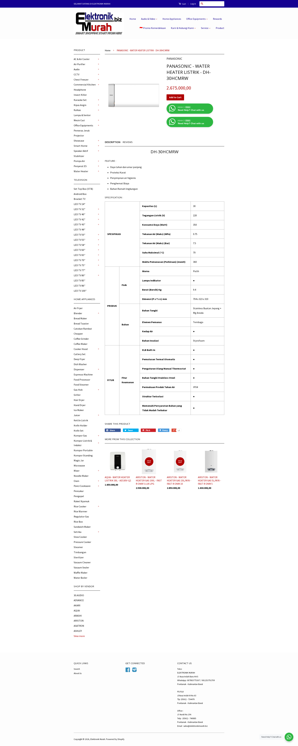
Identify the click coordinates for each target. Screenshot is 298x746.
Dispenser (79, 369)
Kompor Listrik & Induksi (83, 443)
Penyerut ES (80, 166)
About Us (77, 673)
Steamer (78, 547)
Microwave (79, 465)
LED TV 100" (80, 290)
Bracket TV (79, 198)
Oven (76, 480)
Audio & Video (148, 18)
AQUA (77, 610)
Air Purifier (79, 64)
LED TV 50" (79, 234)
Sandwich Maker (82, 526)
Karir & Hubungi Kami (182, 28)
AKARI (77, 605)
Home (132, 18)
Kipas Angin (80, 105)
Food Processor (82, 379)
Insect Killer (80, 94)
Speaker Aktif (81, 150)
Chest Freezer (81, 79)
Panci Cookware (82, 485)
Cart (184, 3)
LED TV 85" (79, 280)
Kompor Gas (80, 435)
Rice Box (78, 521)
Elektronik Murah (97, 739)
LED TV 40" (79, 214)
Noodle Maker (81, 475)
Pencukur (79, 491)
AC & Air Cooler (82, 59)
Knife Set (79, 430)
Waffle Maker (80, 572)
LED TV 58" (79, 244)
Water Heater (81, 171)
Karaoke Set (80, 99)
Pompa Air (79, 161)
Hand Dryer (80, 405)
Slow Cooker (80, 536)
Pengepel (79, 496)
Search (77, 669)
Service (205, 28)
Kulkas (77, 110)
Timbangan (80, 552)
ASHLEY (78, 630)
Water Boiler (80, 577)
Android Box (80, 193)
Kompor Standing (83, 455)
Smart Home (80, 145)
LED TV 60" (79, 249)
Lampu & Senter (82, 115)
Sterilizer (79, 557)
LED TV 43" (79, 224)
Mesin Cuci (79, 120)
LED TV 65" (79, 255)
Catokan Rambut (83, 328)
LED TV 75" (79, 265)
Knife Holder (80, 425)
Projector (79, 135)
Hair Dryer (79, 400)
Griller (77, 394)
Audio (77, 69)
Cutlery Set (80, 354)
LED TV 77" (79, 270)
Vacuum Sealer (81, 567)
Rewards (217, 18)
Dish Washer (80, 364)
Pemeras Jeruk (82, 130)
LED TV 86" (79, 285)
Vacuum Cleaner (82, 562)
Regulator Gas (81, 516)
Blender (78, 313)
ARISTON (79, 620)
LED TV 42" (79, 219)
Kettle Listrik (81, 420)
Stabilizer (79, 156)
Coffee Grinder (81, 338)
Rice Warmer (80, 511)
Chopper (78, 333)
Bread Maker (80, 318)
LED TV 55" (79, 239)
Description (112, 142)
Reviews (128, 142)
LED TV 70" (79, 260)
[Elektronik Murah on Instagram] (134, 671)
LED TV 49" (79, 229)
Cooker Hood (81, 349)
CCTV (76, 74)
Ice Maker (79, 410)
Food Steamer (81, 384)
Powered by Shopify (115, 739)
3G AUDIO (79, 595)
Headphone (80, 89)
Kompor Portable (83, 450)
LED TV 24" (79, 204)
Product (220, 28)
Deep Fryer (79, 359)
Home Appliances (172, 18)
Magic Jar (79, 460)
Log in (193, 3)
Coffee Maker (80, 343)
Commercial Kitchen (85, 84)
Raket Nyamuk (81, 501)
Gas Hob (78, 389)
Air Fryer (78, 308)
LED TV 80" (79, 275)
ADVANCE (79, 600)
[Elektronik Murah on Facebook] (127, 671)
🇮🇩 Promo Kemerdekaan (153, 28)
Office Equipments (196, 18)
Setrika (77, 531)
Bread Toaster (81, 323)
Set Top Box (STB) (83, 188)
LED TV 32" (79, 209)
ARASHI (78, 615)
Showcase (79, 140)
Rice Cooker (80, 506)
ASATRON (79, 625)
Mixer (76, 470)
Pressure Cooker (82, 542)
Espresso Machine (83, 374)
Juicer (77, 415)
